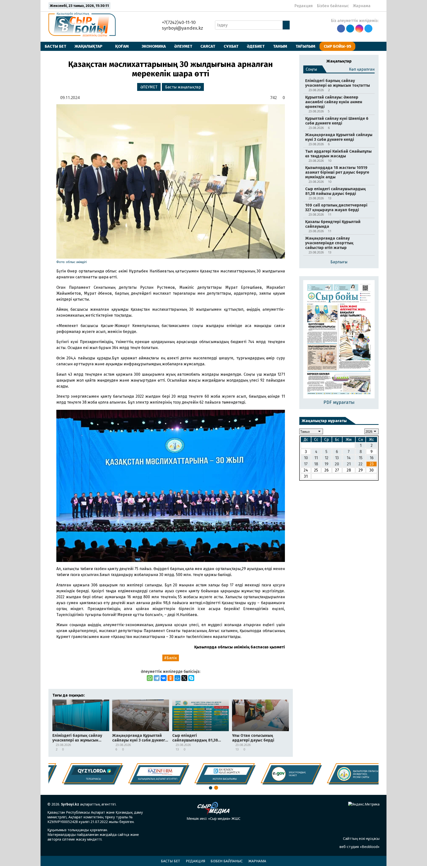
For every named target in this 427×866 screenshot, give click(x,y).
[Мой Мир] (177, 678)
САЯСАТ (207, 46)
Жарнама (361, 5)
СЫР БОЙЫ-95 (337, 46)
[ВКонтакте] (164, 678)
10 (306, 457)
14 (349, 457)
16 (372, 457)
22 (361, 464)
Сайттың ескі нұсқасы (361, 838)
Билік (172, 658)
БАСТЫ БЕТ (55, 46)
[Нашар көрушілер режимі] (376, 5)
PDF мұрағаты (339, 402)
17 (306, 464)
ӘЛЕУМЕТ (183, 46)
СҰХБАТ (231, 46)
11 (316, 457)
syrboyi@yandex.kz (182, 28)
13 (337, 457)
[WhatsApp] (150, 678)
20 (337, 464)
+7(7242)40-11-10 (178, 22)
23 (372, 464)
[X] (184, 678)
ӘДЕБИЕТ (256, 46)
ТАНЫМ (280, 46)
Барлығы (338, 262)
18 (316, 464)
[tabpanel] (346, 774)
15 (361, 457)
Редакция (303, 5)
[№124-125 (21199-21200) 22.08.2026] (339, 339)
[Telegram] (157, 678)
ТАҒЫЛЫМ (305, 46)
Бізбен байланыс (333, 5)
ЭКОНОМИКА (154, 46)
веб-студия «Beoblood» (360, 846)
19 (326, 464)
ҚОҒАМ (122, 46)
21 (349, 464)
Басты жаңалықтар (183, 87)
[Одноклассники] (170, 678)
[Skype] (191, 678)
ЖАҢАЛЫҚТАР (88, 46)
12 (326, 457)
